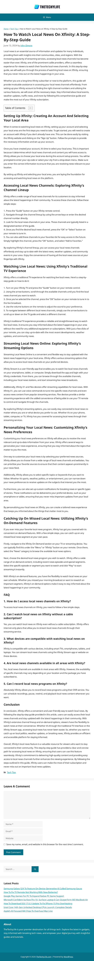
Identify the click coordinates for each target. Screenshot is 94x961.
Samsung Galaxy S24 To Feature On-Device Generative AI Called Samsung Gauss (43, 888)
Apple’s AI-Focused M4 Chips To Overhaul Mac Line (28, 911)
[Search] (35, 869)
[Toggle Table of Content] (29, 108)
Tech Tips (14, 29)
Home (6, 29)
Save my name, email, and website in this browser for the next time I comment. (45, 844)
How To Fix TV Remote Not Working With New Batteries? (31, 892)
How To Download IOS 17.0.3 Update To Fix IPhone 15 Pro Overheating (38, 903)
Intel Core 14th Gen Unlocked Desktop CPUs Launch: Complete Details (38, 907)
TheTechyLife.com (43, 956)
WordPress (68, 956)
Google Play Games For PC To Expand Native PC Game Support (34, 896)
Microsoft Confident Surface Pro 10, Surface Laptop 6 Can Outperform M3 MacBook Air (46, 899)
